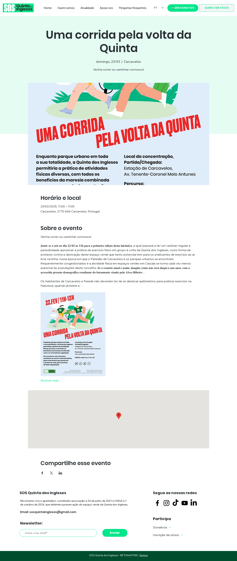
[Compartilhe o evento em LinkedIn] (60, 473)
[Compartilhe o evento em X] (51, 473)
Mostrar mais (50, 380)
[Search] (173, 8)
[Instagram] (166, 503)
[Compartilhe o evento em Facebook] (42, 473)
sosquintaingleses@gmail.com (52, 512)
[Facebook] (157, 503)
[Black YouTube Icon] (184, 503)
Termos (143, 555)
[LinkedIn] (194, 503)
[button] (66, 8)
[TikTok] (175, 503)
